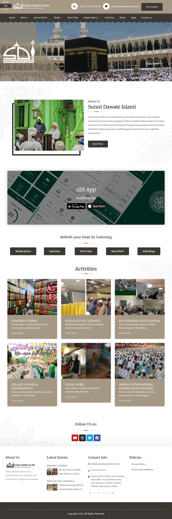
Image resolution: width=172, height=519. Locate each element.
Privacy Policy (138, 464)
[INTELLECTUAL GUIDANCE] (52, 487)
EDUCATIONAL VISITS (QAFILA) (139, 320)
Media (57, 17)
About (23, 17)
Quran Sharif (40, 17)
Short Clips (72, 17)
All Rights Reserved (94, 513)
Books (123, 17)
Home (12, 17)
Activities (109, 17)
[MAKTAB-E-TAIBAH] (52, 471)
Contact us (146, 17)
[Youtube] (75, 438)
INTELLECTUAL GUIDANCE (83, 320)
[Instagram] (82, 438)
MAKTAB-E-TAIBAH (24, 320)
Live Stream (152, 7)
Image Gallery (90, 17)
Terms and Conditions (142, 469)
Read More (98, 144)
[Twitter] (89, 438)
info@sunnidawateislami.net (125, 6)
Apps (133, 17)
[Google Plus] (103, 493)
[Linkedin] (98, 493)
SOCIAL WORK (74, 384)
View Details (17, 333)
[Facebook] (97, 438)
